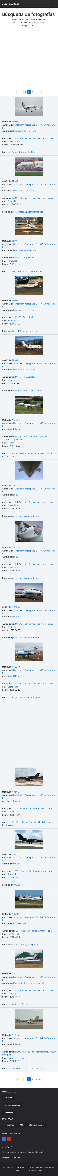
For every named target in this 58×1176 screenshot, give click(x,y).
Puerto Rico (13, 811)
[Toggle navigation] (52, 4)
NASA (16, 495)
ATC (21, 1125)
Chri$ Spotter (18, 885)
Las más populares (12, 1105)
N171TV (15, 1035)
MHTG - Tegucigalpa (25, 257)
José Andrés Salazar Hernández (27, 212)
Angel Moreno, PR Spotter (25, 944)
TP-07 (15, 121)
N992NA (16, 485)
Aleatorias (9, 1113)
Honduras (12, 261)
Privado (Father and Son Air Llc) (28, 983)
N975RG (16, 914)
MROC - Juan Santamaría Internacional (34, 138)
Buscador (8, 1097)
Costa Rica (12, 141)
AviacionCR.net (10, 3)
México (10, 443)
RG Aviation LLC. (21, 923)
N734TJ (15, 792)
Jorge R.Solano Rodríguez (25, 152)
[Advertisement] (29, 59)
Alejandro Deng (20, 1004)
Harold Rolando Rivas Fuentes (27, 271)
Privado (17, 429)
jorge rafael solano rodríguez (26, 516)
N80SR (15, 973)
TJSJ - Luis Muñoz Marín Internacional (33, 808)
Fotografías (9, 1125)
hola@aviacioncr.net (11, 1157)
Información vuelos (36, 1125)
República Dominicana (18, 1058)
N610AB (16, 420)
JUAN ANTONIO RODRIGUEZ (27, 1068)
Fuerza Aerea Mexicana (24, 131)
